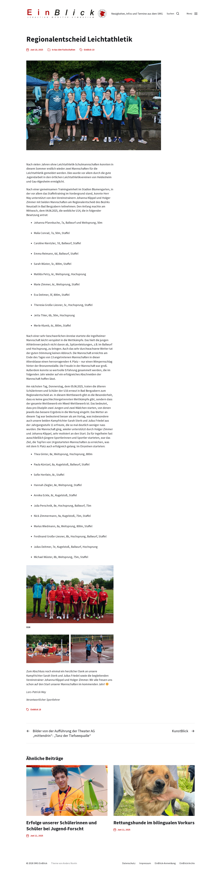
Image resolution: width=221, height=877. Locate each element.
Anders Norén (70, 863)
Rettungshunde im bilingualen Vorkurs (154, 823)
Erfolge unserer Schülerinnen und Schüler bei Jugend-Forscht (61, 826)
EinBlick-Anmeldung (165, 863)
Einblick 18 (89, 49)
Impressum (145, 863)
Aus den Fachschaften (64, 49)
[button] (173, 13)
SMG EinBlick (40, 863)
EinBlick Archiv (187, 863)
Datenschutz (128, 863)
